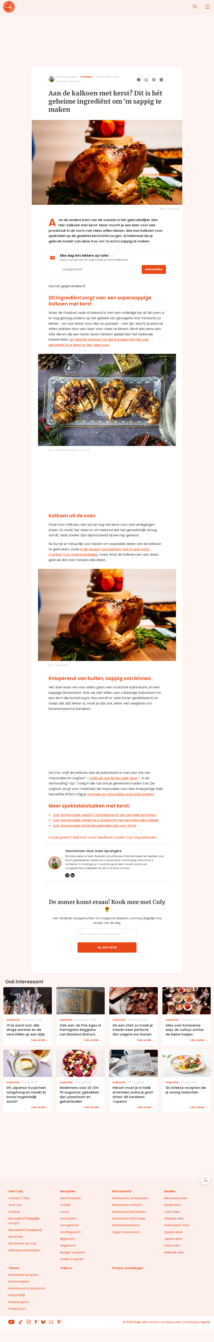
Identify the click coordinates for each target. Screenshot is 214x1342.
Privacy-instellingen (127, 1268)
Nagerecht (68, 1245)
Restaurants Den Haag (128, 1218)
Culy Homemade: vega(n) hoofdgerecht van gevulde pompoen (105, 815)
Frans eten (172, 1245)
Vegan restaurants (125, 1232)
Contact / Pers (19, 1198)
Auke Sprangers (66, 77)
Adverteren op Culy (22, 1243)
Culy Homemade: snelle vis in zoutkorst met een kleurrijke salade (105, 820)
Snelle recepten (71, 1259)
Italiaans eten (174, 1218)
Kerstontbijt (16, 1295)
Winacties (15, 1237)
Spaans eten (173, 1232)
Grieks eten (172, 1205)
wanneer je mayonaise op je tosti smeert (120, 794)
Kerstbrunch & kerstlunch (26, 1288)
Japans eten (173, 1239)
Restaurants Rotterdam (129, 1212)
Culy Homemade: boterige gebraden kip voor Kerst (94, 825)
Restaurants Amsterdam (130, 1198)
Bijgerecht (67, 1239)
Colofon (14, 1212)
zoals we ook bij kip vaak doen (113, 778)
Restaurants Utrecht (127, 1205)
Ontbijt (65, 1205)
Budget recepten (72, 1252)
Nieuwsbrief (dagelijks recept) (24, 1220)
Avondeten (68, 1218)
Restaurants (121, 1191)
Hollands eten (174, 1252)
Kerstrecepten (70, 1198)
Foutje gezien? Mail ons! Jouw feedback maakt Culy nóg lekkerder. (102, 837)
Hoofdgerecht (70, 1232)
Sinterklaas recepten (23, 1275)
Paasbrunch (17, 1309)
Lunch (64, 1212)
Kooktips (86, 77)
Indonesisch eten (176, 1225)
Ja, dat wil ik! (107, 947)
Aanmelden (154, 269)
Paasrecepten (18, 1302)
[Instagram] (67, 875)
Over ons (15, 1205)
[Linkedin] (72, 875)
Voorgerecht (69, 1225)
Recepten (67, 1191)
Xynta (205, 1322)
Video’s (66, 1268)
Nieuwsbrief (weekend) (25, 1230)
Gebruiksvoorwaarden (24, 1250)
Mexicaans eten (175, 1198)
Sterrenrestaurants (126, 1225)
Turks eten (172, 1212)
